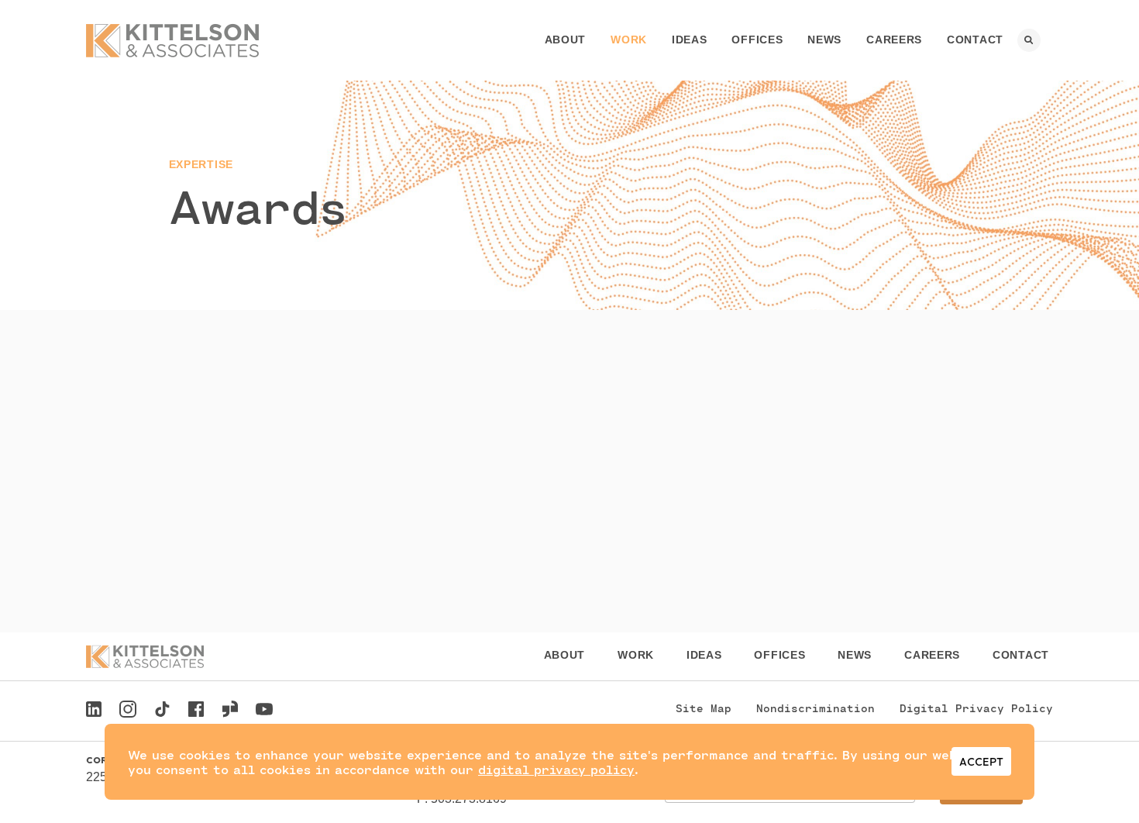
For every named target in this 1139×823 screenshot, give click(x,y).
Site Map (703, 708)
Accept (981, 761)
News (824, 39)
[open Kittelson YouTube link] (264, 711)
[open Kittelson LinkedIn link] (93, 711)
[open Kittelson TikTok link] (161, 711)
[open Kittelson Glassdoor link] (230, 711)
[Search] (1029, 40)
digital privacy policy (556, 769)
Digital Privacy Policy (976, 708)
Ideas (689, 39)
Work (629, 39)
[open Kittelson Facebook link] (196, 705)
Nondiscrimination (815, 708)
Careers (894, 39)
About (566, 39)
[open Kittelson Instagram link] (127, 711)
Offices (757, 39)
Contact (975, 39)
